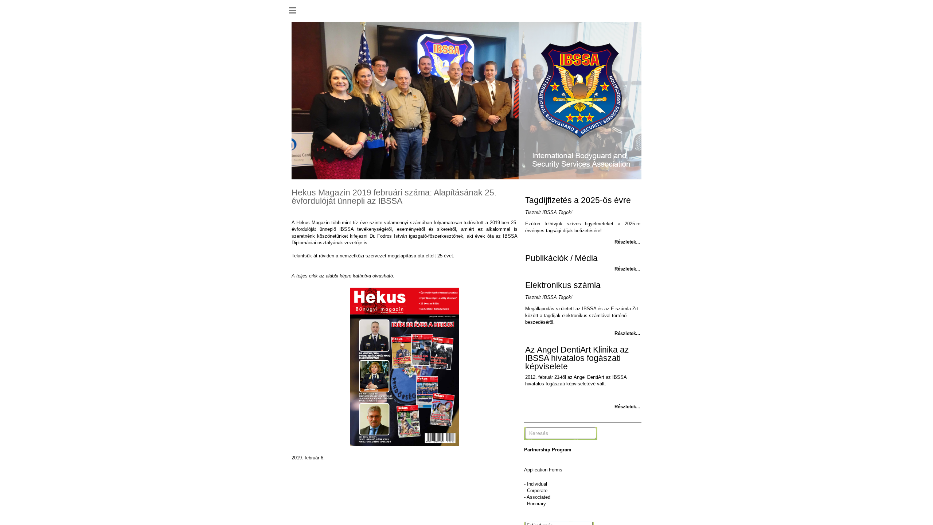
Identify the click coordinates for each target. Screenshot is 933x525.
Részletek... (627, 242)
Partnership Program (547, 449)
